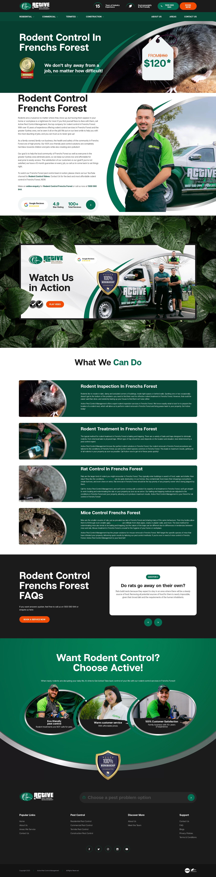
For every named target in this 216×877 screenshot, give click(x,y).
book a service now (34, 619)
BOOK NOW (188, 6)
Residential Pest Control (80, 821)
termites (71, 16)
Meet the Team (134, 825)
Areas (173, 16)
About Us (156, 16)
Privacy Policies (186, 833)
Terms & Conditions (188, 837)
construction (94, 16)
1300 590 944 (169, 6)
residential (25, 16)
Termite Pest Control (79, 829)
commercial (49, 16)
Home (22, 821)
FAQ (181, 825)
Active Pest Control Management (48, 871)
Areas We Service (27, 829)
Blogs (182, 829)
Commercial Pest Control (81, 825)
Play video (55, 304)
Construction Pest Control (81, 833)
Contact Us (190, 16)
